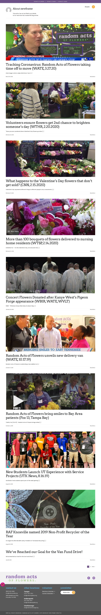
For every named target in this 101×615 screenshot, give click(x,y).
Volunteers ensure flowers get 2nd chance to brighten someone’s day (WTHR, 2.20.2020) (48, 125)
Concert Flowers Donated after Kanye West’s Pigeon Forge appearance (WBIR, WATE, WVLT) (47, 299)
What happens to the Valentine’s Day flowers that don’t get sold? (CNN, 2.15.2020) (49, 183)
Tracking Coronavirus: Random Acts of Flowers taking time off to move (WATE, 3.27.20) (48, 66)
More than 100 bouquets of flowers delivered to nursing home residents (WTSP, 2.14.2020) (49, 241)
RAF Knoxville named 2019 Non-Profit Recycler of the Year (47, 534)
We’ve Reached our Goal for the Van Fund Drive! (44, 552)
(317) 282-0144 (28, 600)
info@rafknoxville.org (12, 593)
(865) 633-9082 (10, 591)
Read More (92, 76)
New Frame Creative (55, 613)
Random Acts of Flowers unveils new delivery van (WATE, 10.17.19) (44, 357)
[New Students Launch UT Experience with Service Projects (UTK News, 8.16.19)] (50, 449)
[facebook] (88, 578)
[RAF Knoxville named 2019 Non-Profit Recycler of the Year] (50, 509)
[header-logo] (13, 5)
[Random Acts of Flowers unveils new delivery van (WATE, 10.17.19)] (50, 333)
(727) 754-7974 (28, 593)
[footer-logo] (21, 575)
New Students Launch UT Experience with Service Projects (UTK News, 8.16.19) (45, 474)
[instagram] (93, 578)
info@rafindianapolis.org (31, 602)
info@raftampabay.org (30, 595)
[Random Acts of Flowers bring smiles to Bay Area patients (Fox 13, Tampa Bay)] (50, 391)
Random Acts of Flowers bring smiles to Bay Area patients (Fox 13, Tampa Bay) (44, 416)
